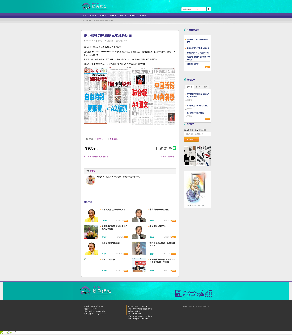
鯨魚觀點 (88, 20)
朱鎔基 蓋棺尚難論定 (111, 243)
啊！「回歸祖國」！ (110, 259)
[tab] (189, 87)
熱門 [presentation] (205, 87)
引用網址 (113, 139)
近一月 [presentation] (198, 87)
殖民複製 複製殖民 (158, 226)
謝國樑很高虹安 (193, 64)
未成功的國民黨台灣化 (159, 209)
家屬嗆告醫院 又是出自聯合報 (198, 48)
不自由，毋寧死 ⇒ (168, 157)
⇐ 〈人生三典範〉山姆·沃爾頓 (96, 157)
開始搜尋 (190, 139)
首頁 (82, 20)
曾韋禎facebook (101, 139)
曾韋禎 (100, 41)
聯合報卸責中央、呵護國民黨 (198, 53)
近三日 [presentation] (189, 87)
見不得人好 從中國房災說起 (113, 209)
